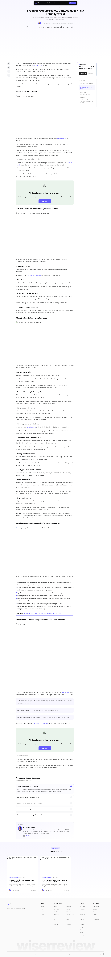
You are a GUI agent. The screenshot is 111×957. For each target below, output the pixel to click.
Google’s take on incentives (86, 83)
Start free (72, 2)
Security (68, 953)
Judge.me (82, 909)
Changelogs (96, 916)
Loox (81, 916)
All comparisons (84, 934)
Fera (81, 911)
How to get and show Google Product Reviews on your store (42, 613)
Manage (42, 911)
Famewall (82, 919)
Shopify (55, 906)
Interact (68, 916)
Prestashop (56, 914)
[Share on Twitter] (8, 67)
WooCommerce (57, 911)
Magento (69, 906)
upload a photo (31, 427)
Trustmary (82, 924)
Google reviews (53, 7)
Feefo (81, 932)
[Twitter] (100, 954)
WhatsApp (69, 911)
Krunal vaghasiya (46, 23)
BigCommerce (57, 916)
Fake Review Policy (83, 953)
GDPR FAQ (62, 953)
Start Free (82, 73)
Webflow (56, 924)
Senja (81, 927)
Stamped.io (82, 914)
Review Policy (74, 953)
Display (42, 909)
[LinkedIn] (103, 954)
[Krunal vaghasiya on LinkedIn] (24, 836)
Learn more (90, 73)
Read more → (29, 835)
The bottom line (83, 104)
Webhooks (69, 924)
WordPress (56, 909)
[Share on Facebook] (8, 71)
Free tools (95, 922)
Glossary (95, 909)
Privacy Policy (46, 953)
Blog (47, 7)
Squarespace (57, 922)
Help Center (96, 906)
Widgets (56, 2)
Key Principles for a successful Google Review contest (86, 87)
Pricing (61, 2)
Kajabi (68, 919)
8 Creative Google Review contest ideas (86, 91)
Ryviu (81, 929)
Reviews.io (82, 906)
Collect (42, 906)
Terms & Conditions (55, 953)
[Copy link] (8, 75)
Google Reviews (70, 914)
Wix (55, 919)
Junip (81, 922)
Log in (66, 2)
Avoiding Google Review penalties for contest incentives (85, 96)
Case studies (96, 919)
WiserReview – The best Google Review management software (86, 101)
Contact (95, 911)
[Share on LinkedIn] (8, 63)
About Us (95, 914)
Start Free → (45, 201)
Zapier (68, 922)
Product (49, 2)
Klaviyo (68, 909)
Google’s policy (62, 138)
